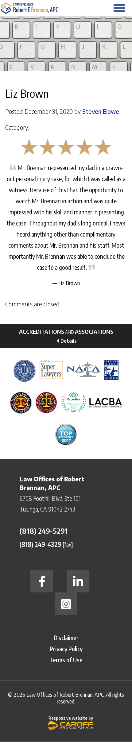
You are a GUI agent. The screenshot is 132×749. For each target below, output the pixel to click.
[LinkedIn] (78, 581)
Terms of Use (66, 659)
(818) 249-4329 (40, 544)
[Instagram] (66, 603)
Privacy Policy (66, 648)
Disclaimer (66, 637)
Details (68, 341)
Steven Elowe (100, 111)
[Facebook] (41, 581)
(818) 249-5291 (44, 530)
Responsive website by (71, 718)
